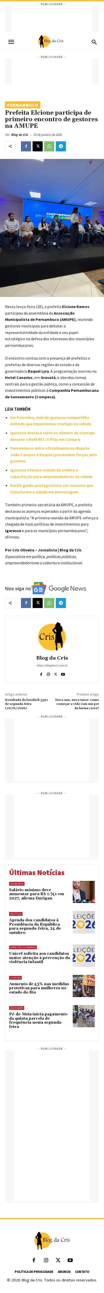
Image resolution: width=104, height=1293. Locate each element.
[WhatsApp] (49, 146)
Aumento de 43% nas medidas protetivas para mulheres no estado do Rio (39, 988)
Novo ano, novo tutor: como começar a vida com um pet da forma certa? (77, 704)
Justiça (15, 977)
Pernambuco (22, 105)
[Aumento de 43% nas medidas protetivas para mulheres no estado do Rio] (84, 986)
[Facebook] (26, 146)
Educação (16, 1008)
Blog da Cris (19, 135)
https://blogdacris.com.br (52, 665)
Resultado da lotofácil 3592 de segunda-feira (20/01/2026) (26, 704)
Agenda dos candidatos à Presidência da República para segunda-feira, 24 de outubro (35, 926)
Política (15, 914)
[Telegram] (61, 146)
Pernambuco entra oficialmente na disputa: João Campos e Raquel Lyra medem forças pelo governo (53, 454)
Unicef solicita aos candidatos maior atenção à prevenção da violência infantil (39, 957)
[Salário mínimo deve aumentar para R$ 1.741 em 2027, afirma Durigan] (84, 892)
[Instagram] (48, 673)
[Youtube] (63, 673)
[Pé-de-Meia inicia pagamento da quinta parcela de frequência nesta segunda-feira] (84, 1016)
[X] (38, 146)
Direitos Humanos (23, 947)
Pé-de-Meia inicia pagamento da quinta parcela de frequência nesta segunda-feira (38, 1020)
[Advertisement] (52, 18)
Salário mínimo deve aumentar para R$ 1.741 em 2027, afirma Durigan (36, 894)
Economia (16, 883)
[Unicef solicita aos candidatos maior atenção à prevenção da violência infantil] (84, 955)
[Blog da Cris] (52, 636)
